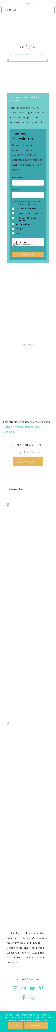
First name (17, 177)
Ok (15, 1026)
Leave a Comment (37, 54)
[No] (52, 1021)
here (14, 962)
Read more (36, 1026)
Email (15, 189)
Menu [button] (30, 3)
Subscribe (28, 254)
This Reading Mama (28, 21)
